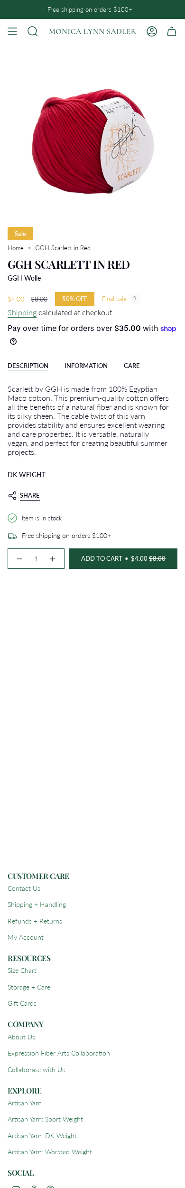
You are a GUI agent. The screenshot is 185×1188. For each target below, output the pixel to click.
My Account (26, 937)
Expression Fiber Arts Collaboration (59, 1053)
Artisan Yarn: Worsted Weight (50, 1152)
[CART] (172, 31)
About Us (21, 1037)
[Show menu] (12, 31)
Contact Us (24, 888)
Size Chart (22, 970)
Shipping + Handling (37, 904)
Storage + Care (29, 987)
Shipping (22, 312)
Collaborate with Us (36, 1069)
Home (16, 248)
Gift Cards (22, 1003)
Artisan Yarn (25, 1103)
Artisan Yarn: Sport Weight (45, 1119)
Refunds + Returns (35, 921)
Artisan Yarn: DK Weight (42, 1135)
